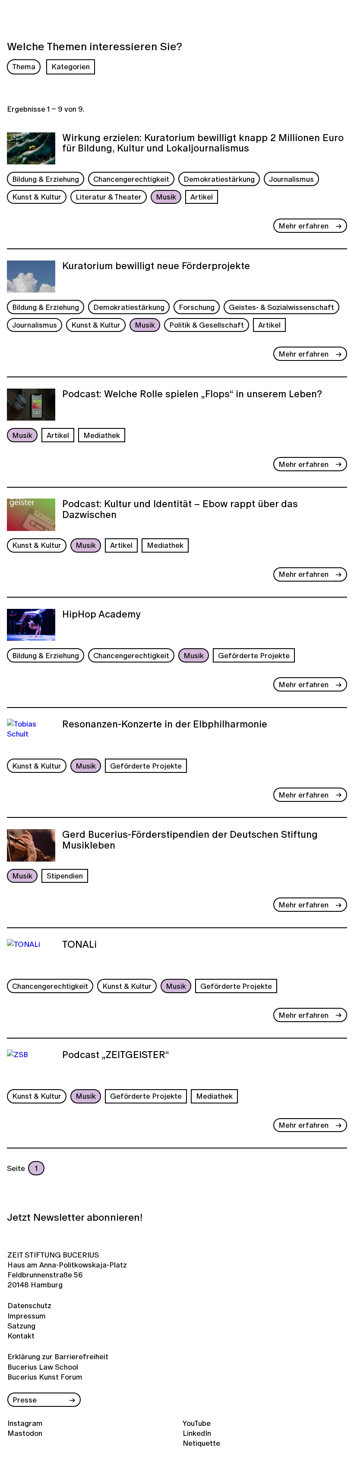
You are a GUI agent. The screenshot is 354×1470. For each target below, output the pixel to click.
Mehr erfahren (303, 225)
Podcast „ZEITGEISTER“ (115, 1055)
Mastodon (24, 1433)
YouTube (197, 1423)
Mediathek (101, 435)
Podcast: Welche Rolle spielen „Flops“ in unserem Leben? (192, 395)
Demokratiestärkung (219, 179)
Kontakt (21, 1336)
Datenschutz (29, 1305)
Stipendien (65, 875)
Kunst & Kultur (36, 196)
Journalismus (291, 179)
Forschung (197, 307)
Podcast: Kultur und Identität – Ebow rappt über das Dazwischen (180, 510)
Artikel (201, 196)
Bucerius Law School (42, 1367)
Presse (25, 1399)
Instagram (25, 1423)
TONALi (79, 945)
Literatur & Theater (109, 196)
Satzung (21, 1326)
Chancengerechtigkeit (131, 179)
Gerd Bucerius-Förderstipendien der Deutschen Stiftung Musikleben (190, 840)
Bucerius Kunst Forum (44, 1377)
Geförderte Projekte (254, 655)
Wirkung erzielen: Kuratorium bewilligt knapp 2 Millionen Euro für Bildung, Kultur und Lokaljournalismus (203, 143)
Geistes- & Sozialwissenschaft (281, 307)
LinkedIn (197, 1433)
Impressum (26, 1316)
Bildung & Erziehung (45, 179)
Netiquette (201, 1443)
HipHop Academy (101, 615)
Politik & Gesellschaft (206, 324)
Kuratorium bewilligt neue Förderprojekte (156, 267)
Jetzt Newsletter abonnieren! (74, 1217)
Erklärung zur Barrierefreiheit (57, 1356)
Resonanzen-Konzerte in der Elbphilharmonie (164, 725)
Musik (166, 196)
